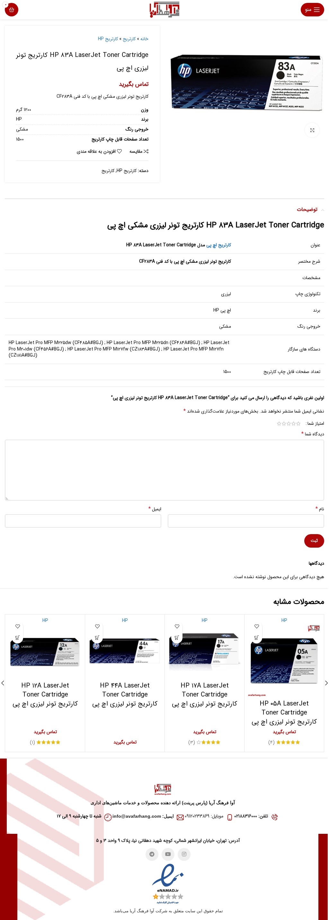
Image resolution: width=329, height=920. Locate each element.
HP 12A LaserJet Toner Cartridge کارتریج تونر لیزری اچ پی (45, 695)
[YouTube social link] (168, 854)
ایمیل (154, 509)
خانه (144, 38)
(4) (271, 742)
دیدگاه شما (312, 434)
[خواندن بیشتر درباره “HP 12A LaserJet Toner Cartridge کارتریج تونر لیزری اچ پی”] (17, 637)
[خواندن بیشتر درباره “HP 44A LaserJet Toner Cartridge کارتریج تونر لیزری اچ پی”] (97, 637)
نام (320, 509)
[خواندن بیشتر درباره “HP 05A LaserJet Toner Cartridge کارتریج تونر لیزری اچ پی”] (256, 637)
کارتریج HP (108, 38)
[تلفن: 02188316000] (274, 817)
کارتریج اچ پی (218, 245)
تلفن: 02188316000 (251, 816)
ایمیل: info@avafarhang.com (143, 816)
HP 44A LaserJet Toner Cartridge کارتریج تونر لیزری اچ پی (124, 695)
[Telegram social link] (152, 854)
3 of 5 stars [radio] (288, 423)
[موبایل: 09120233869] (229, 817)
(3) (191, 742)
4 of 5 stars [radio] (283, 423)
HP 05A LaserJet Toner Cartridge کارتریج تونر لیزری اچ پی (284, 713)
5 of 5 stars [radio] (279, 423)
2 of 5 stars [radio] (293, 423)
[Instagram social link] (184, 854)
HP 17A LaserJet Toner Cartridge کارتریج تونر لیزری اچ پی (204, 695)
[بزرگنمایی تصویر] (312, 130)
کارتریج (129, 38)
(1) (32, 742)
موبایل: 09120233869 (204, 816)
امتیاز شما (315, 423)
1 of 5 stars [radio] (298, 423)
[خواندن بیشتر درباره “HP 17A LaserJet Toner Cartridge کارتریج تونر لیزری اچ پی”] (176, 637)
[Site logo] (164, 9)
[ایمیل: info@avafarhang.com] (180, 817)
